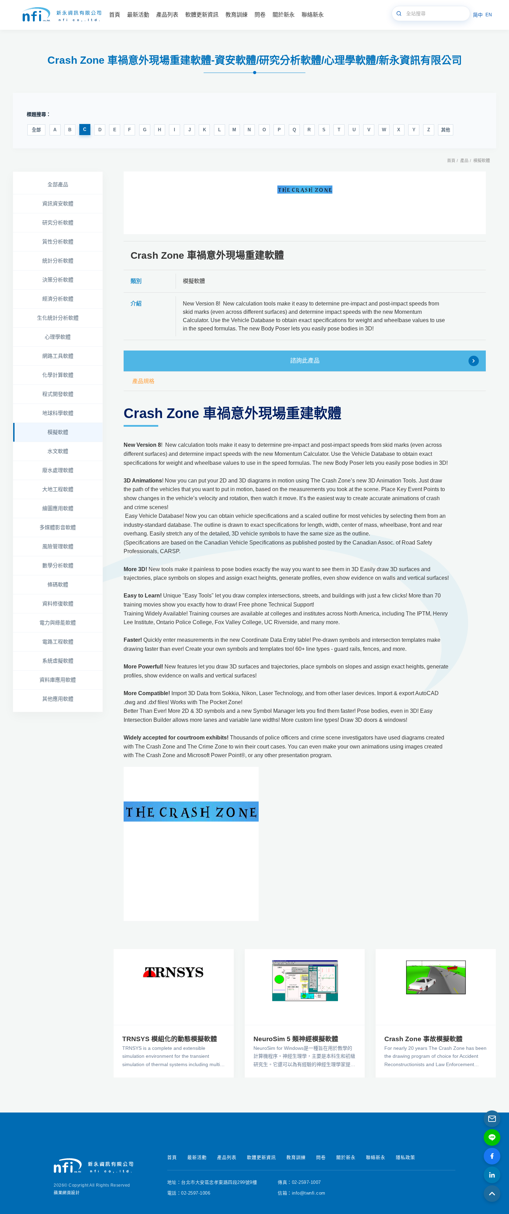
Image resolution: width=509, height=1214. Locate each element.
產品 (464, 160)
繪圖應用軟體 (57, 508)
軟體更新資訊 (261, 1157)
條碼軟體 (57, 584)
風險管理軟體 (57, 546)
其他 (445, 129)
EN (488, 14)
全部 (36, 129)
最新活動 (197, 1157)
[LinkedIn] (492, 1175)
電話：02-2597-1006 (189, 1193)
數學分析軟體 (57, 565)
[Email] (492, 1118)
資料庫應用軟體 (57, 680)
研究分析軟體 (57, 222)
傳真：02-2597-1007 (299, 1182)
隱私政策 (405, 1157)
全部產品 (57, 184)
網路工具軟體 (57, 356)
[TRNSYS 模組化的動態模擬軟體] (174, 987)
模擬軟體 (481, 160)
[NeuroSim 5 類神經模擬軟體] (305, 987)
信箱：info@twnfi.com (301, 1193)
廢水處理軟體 (57, 470)
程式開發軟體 (57, 394)
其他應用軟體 (57, 699)
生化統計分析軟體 (58, 318)
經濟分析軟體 (57, 299)
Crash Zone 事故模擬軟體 (423, 1039)
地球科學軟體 (57, 413)
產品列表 (226, 1157)
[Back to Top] (492, 1193)
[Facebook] (492, 1156)
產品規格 (143, 381)
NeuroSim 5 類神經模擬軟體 (295, 1039)
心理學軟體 (58, 337)
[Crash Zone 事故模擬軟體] (436, 987)
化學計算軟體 (57, 375)
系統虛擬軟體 (57, 661)
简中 (478, 15)
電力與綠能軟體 (57, 623)
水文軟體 (57, 451)
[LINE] (492, 1137)
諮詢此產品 (305, 360)
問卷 (321, 1157)
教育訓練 (296, 1157)
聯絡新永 (375, 1157)
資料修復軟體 (57, 603)
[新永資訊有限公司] (60, 15)
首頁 (451, 160)
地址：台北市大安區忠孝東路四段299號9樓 (212, 1182)
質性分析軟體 (57, 242)
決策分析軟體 (57, 280)
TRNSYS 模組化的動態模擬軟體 (169, 1039)
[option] (305, 202)
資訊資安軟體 (57, 203)
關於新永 (346, 1157)
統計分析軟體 (57, 261)
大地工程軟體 (57, 489)
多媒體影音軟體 (57, 527)
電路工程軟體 (57, 642)
